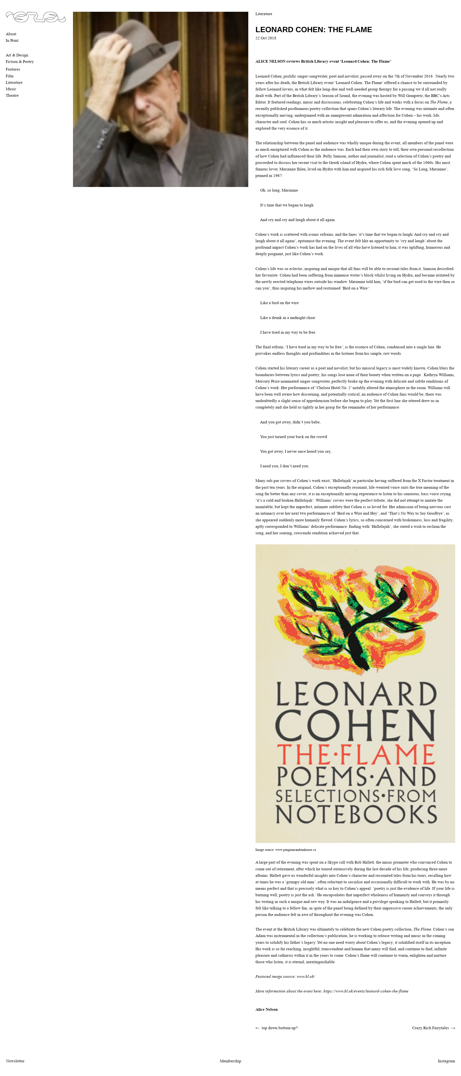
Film (9, 76)
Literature (14, 82)
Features (13, 69)
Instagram (446, 1061)
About (11, 34)
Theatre (12, 95)
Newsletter (15, 1061)
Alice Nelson (266, 1009)
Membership (230, 1061)
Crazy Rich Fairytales (430, 1028)
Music (11, 89)
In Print (12, 40)
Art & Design (17, 55)
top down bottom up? (280, 1028)
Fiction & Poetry (20, 61)
